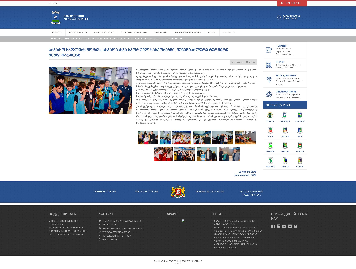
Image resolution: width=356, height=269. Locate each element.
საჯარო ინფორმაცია (226, 221)
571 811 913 (293, 3)
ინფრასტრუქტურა (225, 224)
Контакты (228, 32)
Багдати (285, 136)
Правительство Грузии (210, 191)
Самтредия (285, 121)
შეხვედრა (220, 231)
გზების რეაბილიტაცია (227, 228)
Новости (57, 32)
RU (56, 3)
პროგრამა (248, 238)
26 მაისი (232, 248)
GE (50, 3)
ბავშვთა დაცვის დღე (226, 244)
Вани (300, 136)
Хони (270, 136)
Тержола (270, 151)
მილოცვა (219, 248)
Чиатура (285, 167)
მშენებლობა (240, 241)
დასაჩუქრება (249, 244)
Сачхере (300, 167)
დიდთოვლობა (223, 241)
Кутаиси (270, 121)
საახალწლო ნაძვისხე (227, 238)
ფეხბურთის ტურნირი (244, 234)
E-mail (252, 62)
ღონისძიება (255, 231)
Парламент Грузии (146, 191)
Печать (239, 62)
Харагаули (270, 167)
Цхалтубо (300, 121)
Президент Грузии (104, 191)
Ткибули (285, 151)
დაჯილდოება (222, 234)
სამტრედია (247, 221)
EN (53, 3)
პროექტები (249, 228)
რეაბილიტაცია (237, 231)
